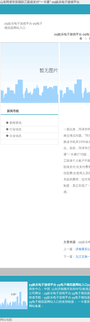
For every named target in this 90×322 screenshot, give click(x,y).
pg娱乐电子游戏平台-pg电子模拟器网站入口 (58, 284)
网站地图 (6, 319)
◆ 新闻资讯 (14, 123)
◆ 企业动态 (14, 136)
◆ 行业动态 (14, 129)
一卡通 (72, 154)
